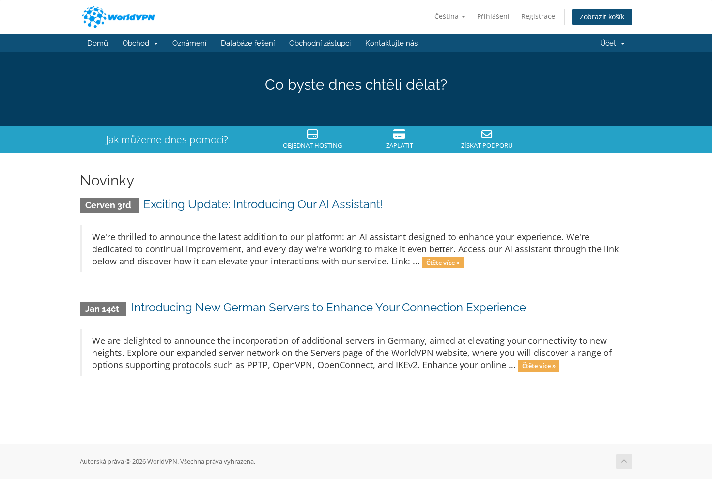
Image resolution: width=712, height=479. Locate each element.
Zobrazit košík (602, 16)
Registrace (538, 16)
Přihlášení (493, 16)
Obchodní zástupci (320, 43)
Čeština (447, 16)
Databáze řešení (248, 43)
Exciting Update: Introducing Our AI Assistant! (263, 204)
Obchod (138, 43)
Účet (610, 43)
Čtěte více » (443, 262)
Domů (97, 43)
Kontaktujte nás (391, 43)
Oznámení (189, 43)
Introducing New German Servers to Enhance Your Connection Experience (328, 307)
